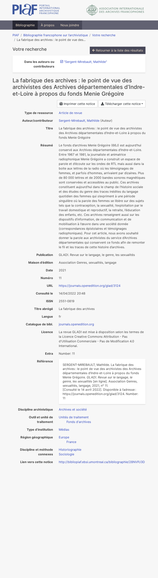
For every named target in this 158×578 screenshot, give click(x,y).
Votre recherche (103, 35)
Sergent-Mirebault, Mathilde (79, 120)
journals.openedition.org (76, 324)
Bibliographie (25, 25)
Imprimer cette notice (79, 104)
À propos (47, 25)
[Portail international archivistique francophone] (36, 10)
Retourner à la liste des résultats (119, 50)
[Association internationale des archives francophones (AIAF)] (115, 10)
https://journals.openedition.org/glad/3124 (89, 286)
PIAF (16, 35)
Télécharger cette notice (122, 104)
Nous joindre (70, 25)
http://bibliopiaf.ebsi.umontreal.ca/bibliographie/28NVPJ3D (102, 462)
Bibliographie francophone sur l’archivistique (55, 35)
